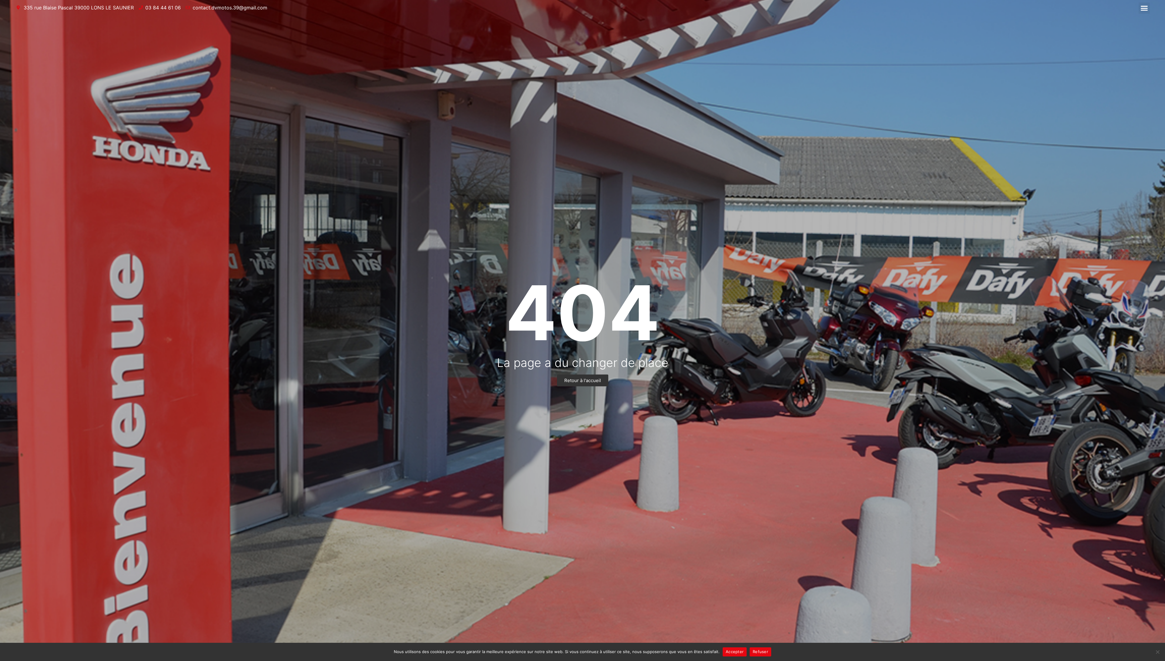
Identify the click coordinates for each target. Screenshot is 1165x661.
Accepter (735, 651)
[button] (1144, 8)
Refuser (760, 651)
